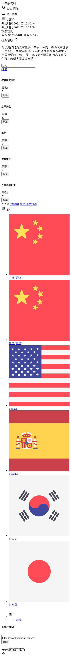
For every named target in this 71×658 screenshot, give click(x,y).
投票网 (14, 204)
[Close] (2, 635)
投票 (5, 95)
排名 (4, 69)
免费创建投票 (28, 204)
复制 (5, 642)
